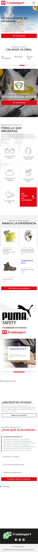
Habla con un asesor (19, 415)
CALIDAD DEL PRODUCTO (13, 437)
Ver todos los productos (19, 288)
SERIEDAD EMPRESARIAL (12, 472)
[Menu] (33, 3)
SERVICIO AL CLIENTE (11, 457)
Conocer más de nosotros (19, 479)
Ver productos (19, 36)
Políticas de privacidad (18, 546)
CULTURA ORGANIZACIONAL (14, 464)
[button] (27, 65)
